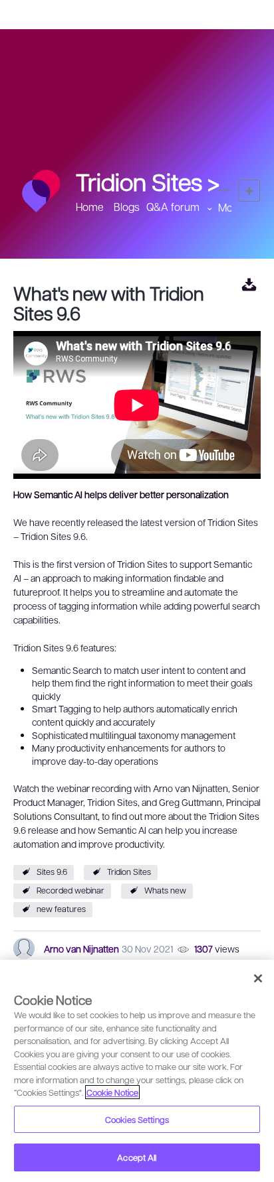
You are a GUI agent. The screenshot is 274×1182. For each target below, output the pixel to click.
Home (90, 207)
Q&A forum (173, 207)
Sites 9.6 (52, 871)
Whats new (165, 890)
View (249, 284)
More (230, 207)
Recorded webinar (70, 890)
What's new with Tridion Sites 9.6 (108, 303)
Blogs (127, 207)
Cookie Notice (112, 1092)
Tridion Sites (129, 871)
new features (61, 908)
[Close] (258, 978)
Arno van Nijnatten (81, 948)
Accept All (136, 1157)
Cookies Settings (137, 1119)
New (249, 191)
